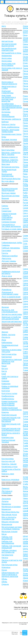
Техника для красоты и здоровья (10, 485)
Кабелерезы (7, 342)
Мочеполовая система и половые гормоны (12, 528)
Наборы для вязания (7, 202)
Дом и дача (7, 276)
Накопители (5, 450)
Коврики (5, 381)
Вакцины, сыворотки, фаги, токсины (11, 153)
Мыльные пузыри (9, 531)
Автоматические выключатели (9, 45)
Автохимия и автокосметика (9, 30)
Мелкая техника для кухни (8, 145)
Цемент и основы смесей (11, 237)
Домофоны (6, 289)
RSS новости (15, 632)
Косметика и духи (9, 466)
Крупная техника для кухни (13, 143)
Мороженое (7, 524)
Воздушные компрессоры (8, 175)
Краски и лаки (8, 474)
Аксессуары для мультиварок (8, 64)
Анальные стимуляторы (7, 92)
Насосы (5, 557)
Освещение (4, 281)
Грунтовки (6, 250)
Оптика (3, 483)
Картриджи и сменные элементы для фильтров (12, 361)
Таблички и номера (6, 78)
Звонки (5, 332)
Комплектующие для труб (11, 425)
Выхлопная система (10, 196)
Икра (4, 340)
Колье (24, 470)
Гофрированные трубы (12, 242)
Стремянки (9, 495)
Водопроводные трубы (9, 170)
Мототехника (5, 36)
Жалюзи (5, 307)
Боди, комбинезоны (10, 127)
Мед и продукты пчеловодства (9, 518)
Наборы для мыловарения (8, 542)
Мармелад (6, 509)
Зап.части (11, 33)
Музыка (17, 300)
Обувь (4, 579)
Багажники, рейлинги (11, 119)
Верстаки (6, 164)
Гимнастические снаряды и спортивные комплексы (9, 216)
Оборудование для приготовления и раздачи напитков (10, 574)
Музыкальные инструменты (9, 302)
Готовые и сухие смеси (12, 229)
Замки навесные (6, 74)
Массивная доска (9, 514)
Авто (4, 26)
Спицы (17, 202)
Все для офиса (8, 181)
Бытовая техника (9, 139)
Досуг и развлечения (11, 297)
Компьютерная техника (8, 441)
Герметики (6, 211)
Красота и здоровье (10, 479)
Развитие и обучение (7, 265)
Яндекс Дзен (15, 634)
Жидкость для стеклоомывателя (10, 311)
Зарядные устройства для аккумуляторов (11, 318)
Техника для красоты (10, 146)
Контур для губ (8, 461)
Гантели (5, 208)
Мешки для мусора (10, 522)
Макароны (6, 504)
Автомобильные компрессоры (9, 49)
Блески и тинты (8, 124)
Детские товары (9, 261)
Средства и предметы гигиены (13, 483)
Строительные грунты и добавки (10, 234)
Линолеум (6, 499)
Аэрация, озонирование (8, 115)
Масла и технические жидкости (9, 34)
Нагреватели (7, 555)
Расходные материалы (13, 453)
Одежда (5, 584)
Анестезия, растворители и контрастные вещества (9, 98)
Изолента (6, 337)
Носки (4, 570)
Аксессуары (7, 58)
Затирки (4, 231)
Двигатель (6, 258)
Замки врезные (16, 72)
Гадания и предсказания (15, 299)
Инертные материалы (11, 231)
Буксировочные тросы (11, 134)
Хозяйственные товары (14, 286)
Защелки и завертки (7, 75)
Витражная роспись (10, 167)
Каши (4, 366)
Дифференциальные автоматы (11, 272)
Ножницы (6, 567)
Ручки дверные (18, 77)
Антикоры (6, 112)
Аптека (3, 482)
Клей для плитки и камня (10, 377)
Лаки (7, 476)
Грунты (5, 253)
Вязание (5, 198)
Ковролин (6, 383)
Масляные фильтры (10, 512)
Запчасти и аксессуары (12, 314)
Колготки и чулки (9, 393)
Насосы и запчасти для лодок (12, 561)
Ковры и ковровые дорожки (10, 387)
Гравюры (6, 245)
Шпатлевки (4, 239)
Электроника (18, 38)
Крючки (18, 200)
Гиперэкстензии (9, 222)
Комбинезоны (8, 396)
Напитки (25, 91)
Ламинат (6, 488)
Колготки (6, 391)
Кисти (4, 371)
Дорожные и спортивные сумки (10, 293)
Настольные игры (10, 565)
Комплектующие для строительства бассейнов (11, 419)
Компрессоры (8, 437)
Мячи (4, 534)
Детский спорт (5, 263)
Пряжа (13, 202)
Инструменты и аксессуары (8, 200)
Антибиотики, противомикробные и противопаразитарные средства (12, 106)
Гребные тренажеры (11, 248)
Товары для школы (11, 266)
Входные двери (9, 193)
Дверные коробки (10, 256)
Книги (13, 300)
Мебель (14, 280)
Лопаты (5, 501)
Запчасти (17, 33)
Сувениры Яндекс (11, 304)
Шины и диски (11, 38)
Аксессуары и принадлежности (9, 83)
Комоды (5, 412)
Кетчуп (5, 368)
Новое (24, 634)
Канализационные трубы (10, 346)
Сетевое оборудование (7, 455)
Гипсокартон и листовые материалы (11, 225)
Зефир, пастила (8, 334)
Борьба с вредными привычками (10, 130)
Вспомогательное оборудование (10, 189)
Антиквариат (5, 278)
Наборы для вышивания (7, 538)
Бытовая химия (12, 278)
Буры (4, 137)
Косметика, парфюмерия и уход (13, 482)
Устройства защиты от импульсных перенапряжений (11, 327)
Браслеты (25, 469)
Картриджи (7, 357)
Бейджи (5, 122)
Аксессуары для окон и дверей (12, 69)
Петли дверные (10, 77)
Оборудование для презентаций (10, 183)
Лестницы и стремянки (7, 492)
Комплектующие (9, 415)
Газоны (5, 206)
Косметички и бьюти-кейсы (11, 470)
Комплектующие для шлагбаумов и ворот (11, 429)
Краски (3, 476)
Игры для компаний (6, 300)
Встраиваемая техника (7, 142)
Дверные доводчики (7, 72)
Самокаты (25, 261)
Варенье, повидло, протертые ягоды (10, 160)
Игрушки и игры (13, 263)
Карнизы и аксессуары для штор (11, 350)
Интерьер (8, 280)
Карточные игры (9, 354)
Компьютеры (13, 449)
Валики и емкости (10, 157)
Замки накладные (14, 74)
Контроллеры (8, 459)
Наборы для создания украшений (11, 547)
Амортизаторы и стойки (9, 87)
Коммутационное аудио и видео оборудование (9, 403)
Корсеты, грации (9, 464)
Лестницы (4, 495)
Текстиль (8, 284)
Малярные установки (11, 506)
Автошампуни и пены (11, 53)
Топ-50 (24, 631)
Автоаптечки (7, 41)
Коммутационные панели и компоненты (12, 408)
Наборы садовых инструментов (9, 551)
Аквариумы (7, 55)
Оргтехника (4, 185)
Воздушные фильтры (11, 178)
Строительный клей (7, 236)
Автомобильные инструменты (9, 28)
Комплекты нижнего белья (11, 434)
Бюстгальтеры (8, 150)
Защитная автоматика (12, 321)
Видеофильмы (5, 299)
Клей (4, 374)
